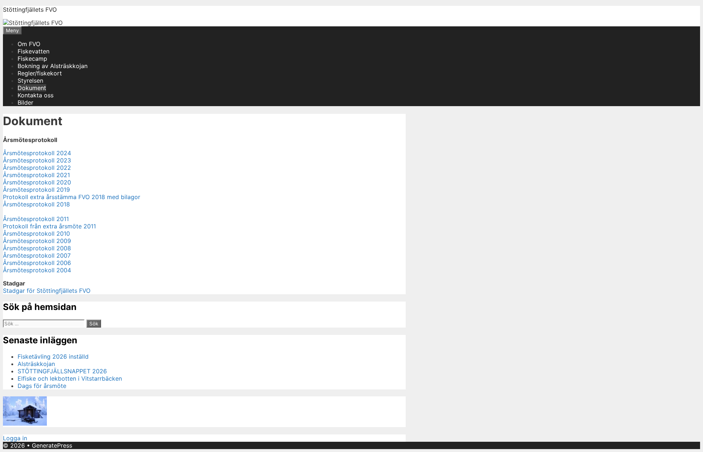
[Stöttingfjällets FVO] (33, 22)
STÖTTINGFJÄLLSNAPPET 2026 (62, 371)
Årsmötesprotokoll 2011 (36, 219)
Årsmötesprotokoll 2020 (37, 182)
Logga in (15, 438)
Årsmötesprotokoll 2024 (37, 153)
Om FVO (29, 44)
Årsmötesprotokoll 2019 (36, 189)
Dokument (32, 87)
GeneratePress (52, 445)
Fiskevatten (33, 51)
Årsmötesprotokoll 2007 (37, 255)
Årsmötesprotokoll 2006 (37, 262)
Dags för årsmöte (42, 385)
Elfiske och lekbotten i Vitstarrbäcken (70, 378)
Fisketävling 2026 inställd (53, 356)
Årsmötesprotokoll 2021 (36, 175)
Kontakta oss (35, 95)
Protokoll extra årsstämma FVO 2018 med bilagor (71, 197)
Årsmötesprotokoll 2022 (37, 167)
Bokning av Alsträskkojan (53, 66)
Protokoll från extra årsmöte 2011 (49, 226)
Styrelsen (30, 80)
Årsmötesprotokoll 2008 (37, 248)
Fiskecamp (32, 58)
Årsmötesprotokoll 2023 (37, 160)
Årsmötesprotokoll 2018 (36, 204)
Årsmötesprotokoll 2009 (37, 240)
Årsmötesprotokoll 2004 (37, 270)
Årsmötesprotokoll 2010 (36, 233)
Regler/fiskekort (40, 73)
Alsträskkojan (36, 363)
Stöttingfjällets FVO (30, 9)
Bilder (25, 102)
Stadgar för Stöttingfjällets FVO (46, 290)
